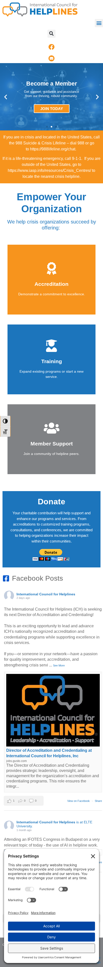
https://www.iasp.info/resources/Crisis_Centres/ (49, 170)
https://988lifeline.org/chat (52, 149)
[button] (99, 23)
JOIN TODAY (51, 109)
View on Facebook (78, 800)
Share (98, 800)
